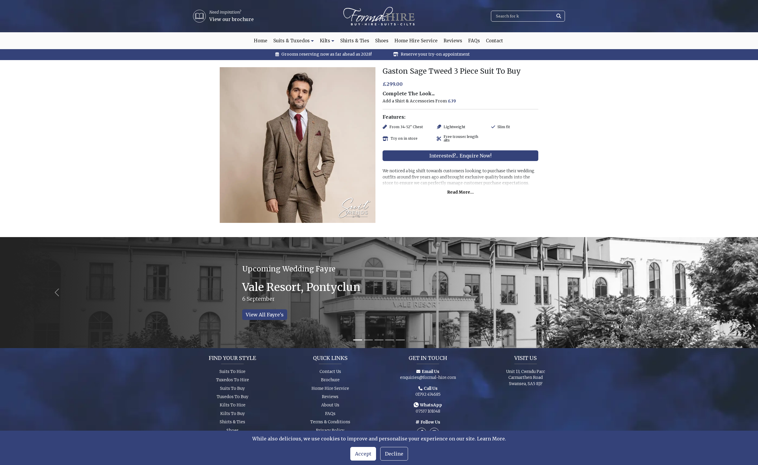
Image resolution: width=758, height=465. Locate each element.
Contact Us (330, 371)
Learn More (491, 439)
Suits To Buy (232, 388)
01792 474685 (428, 394)
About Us (330, 405)
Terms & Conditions (330, 421)
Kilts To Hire (232, 405)
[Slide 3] (379, 340)
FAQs (474, 41)
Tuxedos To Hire (232, 379)
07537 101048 (428, 411)
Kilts (325, 41)
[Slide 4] (389, 340)
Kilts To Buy (232, 413)
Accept (363, 454)
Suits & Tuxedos (291, 41)
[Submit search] (558, 16)
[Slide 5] (400, 340)
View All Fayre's (265, 315)
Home (260, 41)
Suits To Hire (232, 371)
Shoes (381, 41)
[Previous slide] (57, 292)
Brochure (330, 379)
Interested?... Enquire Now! (460, 156)
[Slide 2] (368, 340)
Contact (494, 41)
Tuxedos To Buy (232, 396)
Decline (394, 454)
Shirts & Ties (354, 41)
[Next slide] (701, 292)
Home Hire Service (416, 41)
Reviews (453, 41)
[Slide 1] (357, 340)
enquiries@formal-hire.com (428, 377)
